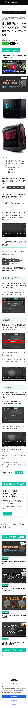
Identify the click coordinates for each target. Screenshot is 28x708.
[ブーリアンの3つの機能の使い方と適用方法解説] (14, 602)
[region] (14, 694)
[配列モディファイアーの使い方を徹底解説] (14, 548)
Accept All (14, 696)
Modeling (9, 17)
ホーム (3, 17)
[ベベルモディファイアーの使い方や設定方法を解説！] (14, 575)
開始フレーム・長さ (14, 167)
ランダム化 (11, 172)
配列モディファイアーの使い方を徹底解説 (13, 562)
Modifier (15, 17)
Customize (14, 700)
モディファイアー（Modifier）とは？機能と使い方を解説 (13, 643)
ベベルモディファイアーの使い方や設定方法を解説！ (13, 589)
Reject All (14, 704)
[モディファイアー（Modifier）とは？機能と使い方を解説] (14, 629)
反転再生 (10, 170)
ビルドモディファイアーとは (15, 161)
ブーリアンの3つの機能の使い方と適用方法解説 (14, 616)
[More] (17, 43)
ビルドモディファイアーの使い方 (14, 164)
